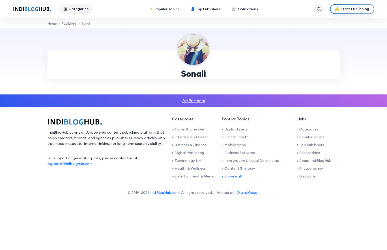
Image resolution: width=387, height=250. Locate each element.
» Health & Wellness (189, 168)
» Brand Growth (235, 137)
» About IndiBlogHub (314, 160)
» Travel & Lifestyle (188, 129)
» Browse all (232, 176)
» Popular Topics (311, 137)
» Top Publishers (310, 145)
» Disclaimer (307, 176)
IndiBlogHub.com (165, 192)
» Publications (308, 152)
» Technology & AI (187, 160)
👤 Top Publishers (205, 9)
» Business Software (238, 152)
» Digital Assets (234, 129)
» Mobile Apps (234, 145)
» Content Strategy (238, 168)
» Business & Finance (189, 145)
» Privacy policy (310, 168)
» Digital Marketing (188, 152)
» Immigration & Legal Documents (250, 160)
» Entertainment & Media (193, 176)
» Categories (307, 129)
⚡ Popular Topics (164, 9)
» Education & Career (190, 137)
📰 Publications (244, 9)
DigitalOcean (248, 192)
